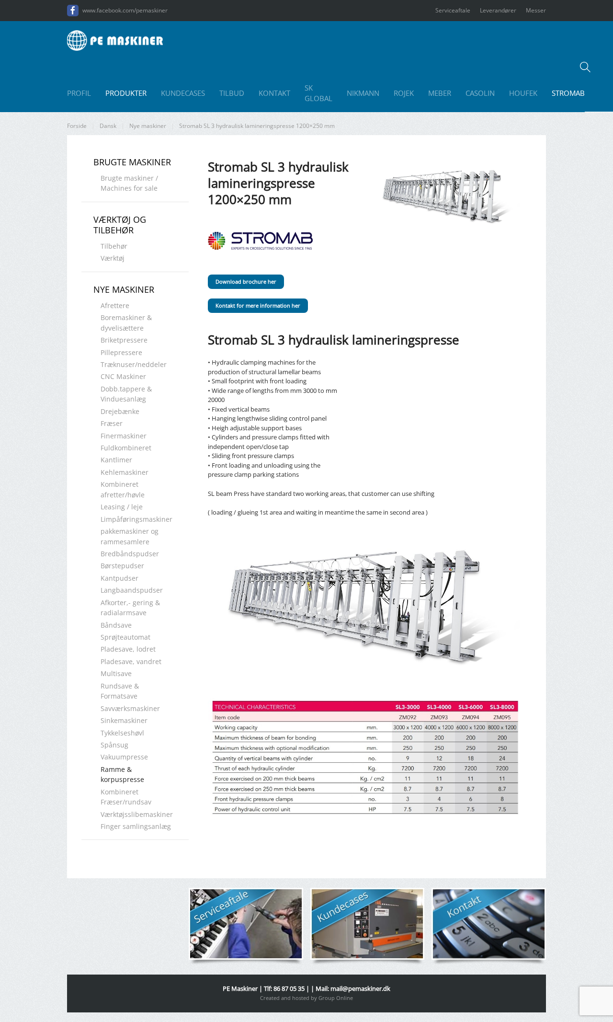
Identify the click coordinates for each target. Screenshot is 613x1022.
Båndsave (116, 625)
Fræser (112, 423)
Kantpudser (119, 578)
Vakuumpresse (124, 756)
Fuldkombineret (126, 447)
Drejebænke (120, 411)
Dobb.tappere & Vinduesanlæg (126, 393)
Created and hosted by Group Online (306, 997)
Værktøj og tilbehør (119, 225)
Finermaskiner (124, 435)
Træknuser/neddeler (134, 364)
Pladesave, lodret (128, 649)
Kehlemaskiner (124, 472)
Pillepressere (121, 352)
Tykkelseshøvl (122, 732)
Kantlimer (116, 459)
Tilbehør (114, 246)
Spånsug (114, 744)
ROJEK (404, 93)
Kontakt (274, 93)
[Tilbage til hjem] (115, 40)
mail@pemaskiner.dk (360, 988)
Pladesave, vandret (131, 661)
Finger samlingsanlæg (136, 826)
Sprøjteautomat (125, 637)
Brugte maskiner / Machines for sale (129, 183)
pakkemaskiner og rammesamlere (130, 536)
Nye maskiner (123, 289)
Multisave (116, 673)
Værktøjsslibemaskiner (137, 814)
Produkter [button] (126, 93)
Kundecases (183, 93)
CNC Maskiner (123, 376)
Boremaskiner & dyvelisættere (126, 322)
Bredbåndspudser (130, 553)
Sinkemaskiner (124, 720)
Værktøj (113, 258)
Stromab (568, 93)
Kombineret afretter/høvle (123, 489)
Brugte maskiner (132, 162)
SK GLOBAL (318, 93)
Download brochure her (246, 281)
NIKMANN (363, 93)
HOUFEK (523, 93)
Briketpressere (124, 339)
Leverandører (498, 10)
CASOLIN (480, 93)
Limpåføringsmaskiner (136, 519)
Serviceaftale (452, 10)
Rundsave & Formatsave (120, 690)
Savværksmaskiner (130, 708)
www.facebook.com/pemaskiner (125, 10)
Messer (536, 10)
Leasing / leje (122, 506)
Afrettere (115, 305)
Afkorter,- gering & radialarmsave (130, 607)
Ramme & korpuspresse (122, 774)
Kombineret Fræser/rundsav (126, 796)
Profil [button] (79, 93)
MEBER (439, 93)
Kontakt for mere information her (258, 305)
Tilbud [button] (231, 93)
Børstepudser (122, 565)
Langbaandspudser (132, 590)
